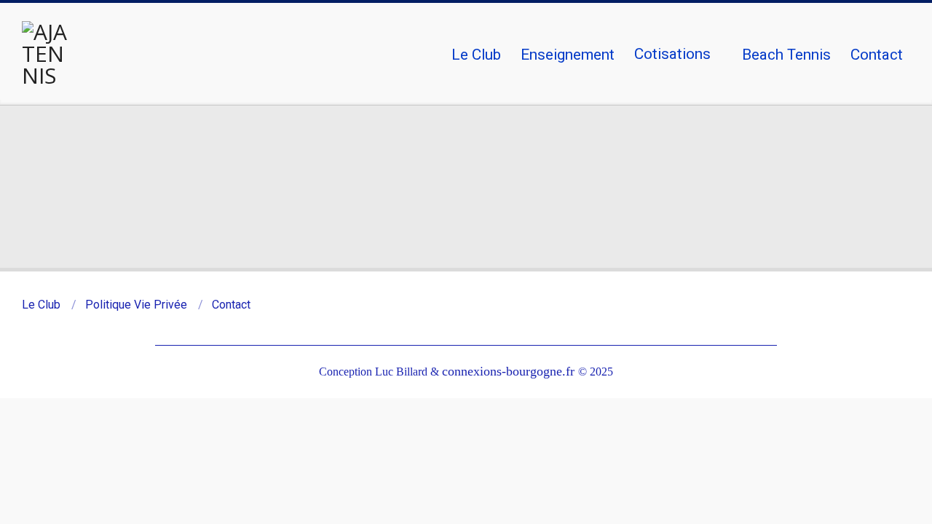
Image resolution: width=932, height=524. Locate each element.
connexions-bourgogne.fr (510, 371)
